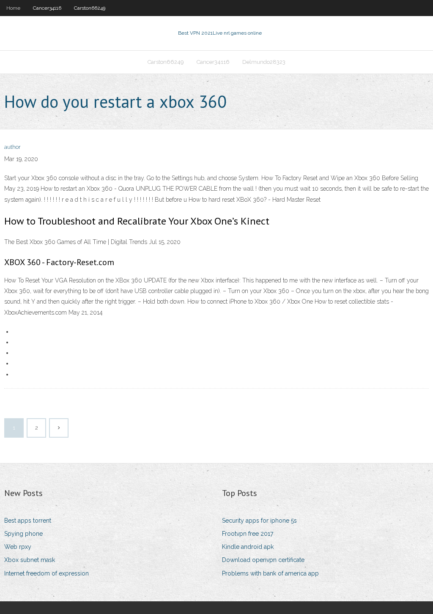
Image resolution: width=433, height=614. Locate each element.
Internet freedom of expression (46, 573)
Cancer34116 (47, 8)
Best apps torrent (27, 520)
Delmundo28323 (263, 62)
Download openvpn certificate (263, 559)
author (12, 147)
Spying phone (23, 533)
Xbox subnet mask (29, 559)
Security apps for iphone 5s (259, 520)
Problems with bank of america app (270, 573)
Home (13, 8)
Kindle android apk (248, 546)
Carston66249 (89, 8)
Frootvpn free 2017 (247, 533)
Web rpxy (17, 546)
